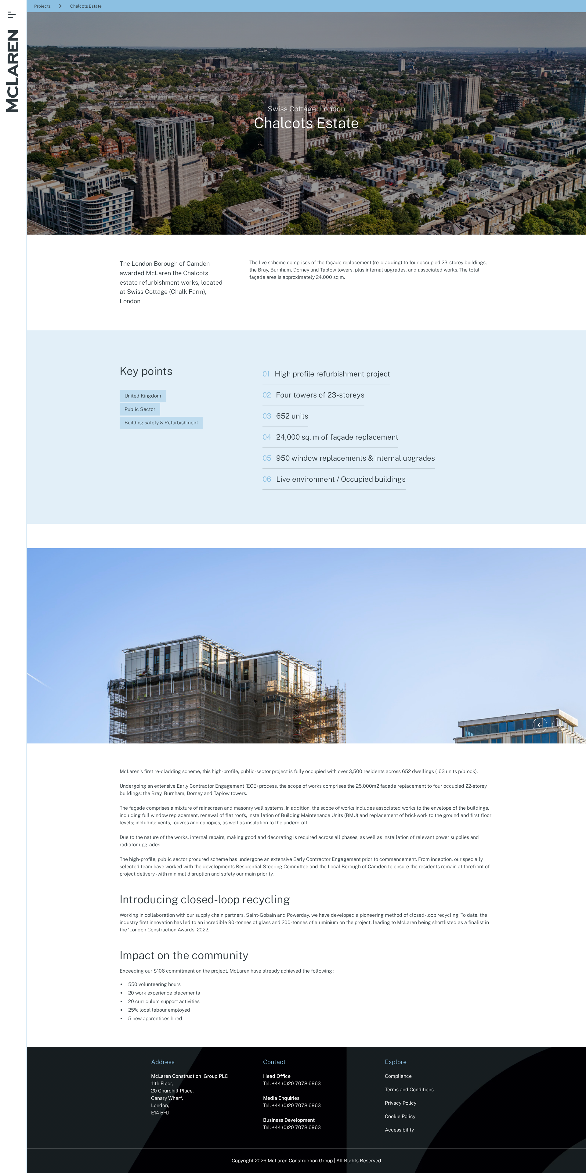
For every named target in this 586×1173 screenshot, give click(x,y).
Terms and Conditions (409, 1089)
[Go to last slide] (540, 725)
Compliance (398, 1076)
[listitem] (306, 633)
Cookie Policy (400, 1116)
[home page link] (12, 72)
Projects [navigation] (42, 6)
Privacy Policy (400, 1103)
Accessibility (399, 1130)
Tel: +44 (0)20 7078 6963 (292, 1083)
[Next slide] (559, 725)
